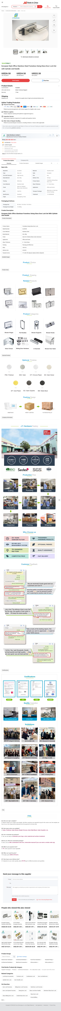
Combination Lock (30, 976)
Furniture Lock (20, 976)
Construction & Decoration (11, 10)
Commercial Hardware (21, 959)
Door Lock (23, 10)
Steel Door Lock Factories (36, 987)
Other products (33, 962)
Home (2, 10)
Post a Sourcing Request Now (44, 899)
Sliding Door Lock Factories (21, 987)
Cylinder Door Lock (7, 980)
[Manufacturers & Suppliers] (30, 2)
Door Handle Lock (18, 980)
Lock (19, 10)
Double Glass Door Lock (22, 995)
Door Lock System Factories (9, 990)
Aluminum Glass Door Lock (50, 990)
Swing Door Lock (22, 990)
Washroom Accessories (21, 962)
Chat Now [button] (46, 80)
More (2, 1000)
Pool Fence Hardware (35, 959)
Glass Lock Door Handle (35, 990)
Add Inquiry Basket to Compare (31, 57)
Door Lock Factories (7, 987)
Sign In (3, 153)
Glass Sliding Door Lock (8, 995)
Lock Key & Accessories (8, 976)
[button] (54, 163)
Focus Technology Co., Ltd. (20, 1005)
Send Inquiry (15, 80)
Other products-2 (49, 962)
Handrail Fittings (49, 959)
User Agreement (39, 1005)
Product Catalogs (22, 956)
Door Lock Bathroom (43, 976)
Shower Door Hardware (6, 959)
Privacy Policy (52, 1005)
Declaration (46, 1005)
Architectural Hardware (6, 962)
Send (14, 899)
